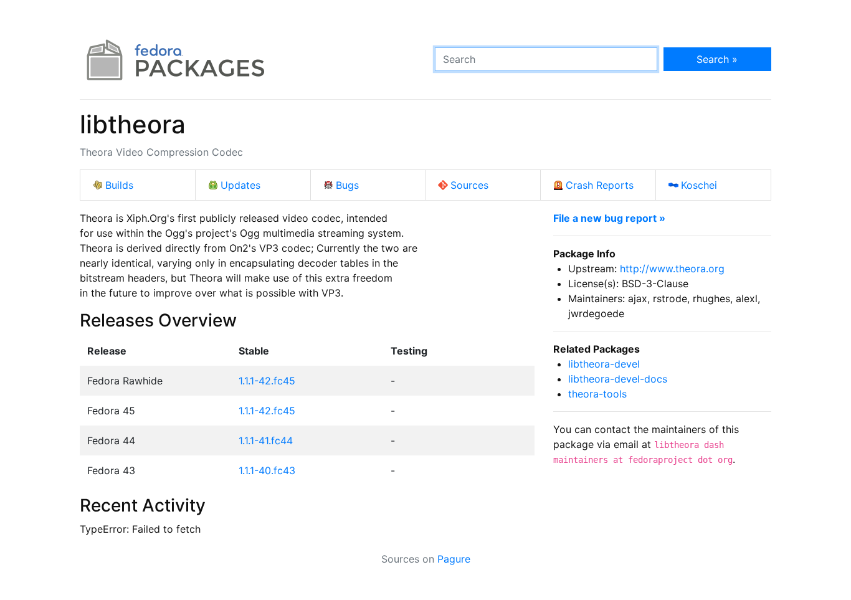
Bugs (347, 185)
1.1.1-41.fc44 (266, 440)
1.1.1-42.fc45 (267, 380)
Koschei (699, 185)
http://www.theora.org (672, 268)
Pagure (453, 559)
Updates (240, 185)
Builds (119, 185)
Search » (717, 59)
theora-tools (597, 394)
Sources (469, 185)
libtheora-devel (604, 364)
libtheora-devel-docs (617, 379)
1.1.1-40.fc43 (267, 470)
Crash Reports (600, 185)
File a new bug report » (609, 218)
